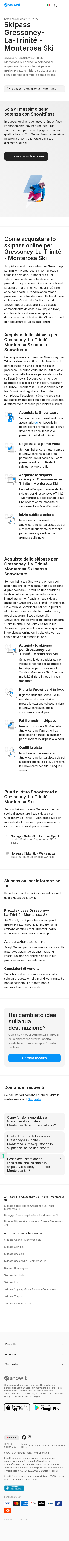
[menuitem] (24, 1445)
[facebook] (24, 1437)
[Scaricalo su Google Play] (47, 1407)
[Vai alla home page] (15, 1378)
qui (36, 422)
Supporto (34, 1099)
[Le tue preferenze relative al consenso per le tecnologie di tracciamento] (3, 1155)
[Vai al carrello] (55, 5)
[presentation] (11, 1437)
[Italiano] (48, 5)
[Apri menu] (62, 5)
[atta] (14, 1488)
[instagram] (29, 1437)
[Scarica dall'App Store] (17, 1407)
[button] (34, 1344)
